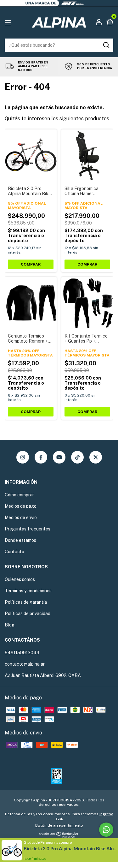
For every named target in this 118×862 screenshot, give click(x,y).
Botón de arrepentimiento (59, 825)
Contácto (14, 551)
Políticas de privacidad (27, 613)
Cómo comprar (19, 494)
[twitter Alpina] (95, 457)
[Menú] (9, 22)
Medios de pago (21, 506)
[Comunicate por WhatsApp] (106, 830)
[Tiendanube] (59, 836)
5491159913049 (22, 652)
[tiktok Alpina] (77, 457)
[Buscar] (106, 45)
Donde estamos (20, 540)
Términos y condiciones (28, 590)
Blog (9, 624)
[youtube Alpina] (59, 457)
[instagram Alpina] (22, 457)
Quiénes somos (20, 579)
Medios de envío (21, 517)
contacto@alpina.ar (25, 664)
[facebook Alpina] (41, 457)
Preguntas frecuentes (27, 528)
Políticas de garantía (26, 602)
